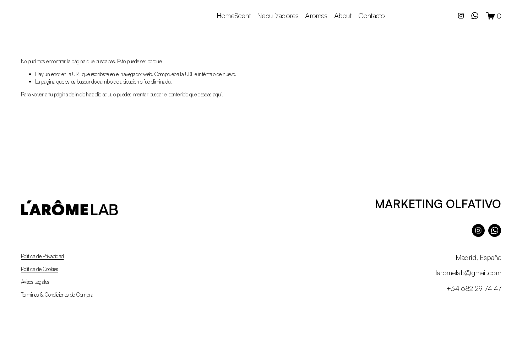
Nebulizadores (277, 15)
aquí (217, 94)
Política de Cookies (39, 269)
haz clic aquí (98, 94)
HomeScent (233, 15)
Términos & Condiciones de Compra (57, 294)
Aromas (316, 15)
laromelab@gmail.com (468, 272)
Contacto (371, 15)
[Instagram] (460, 15)
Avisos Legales (35, 281)
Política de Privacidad (42, 256)
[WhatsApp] (474, 15)
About (343, 15)
